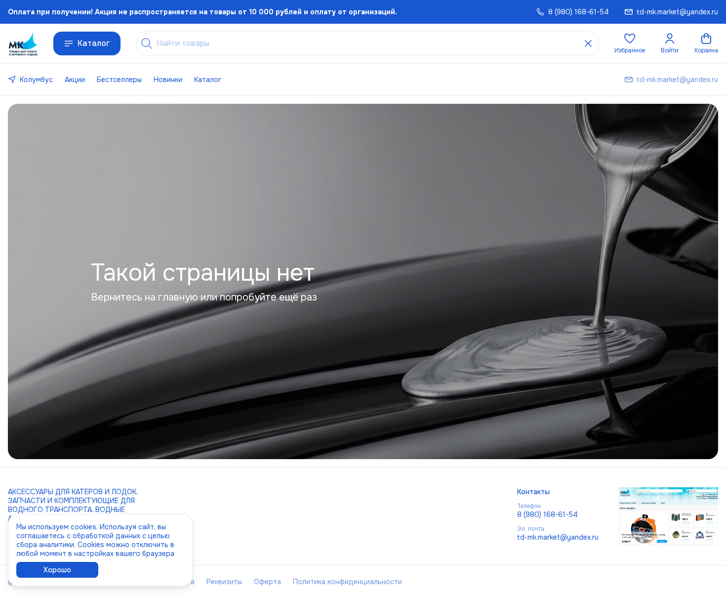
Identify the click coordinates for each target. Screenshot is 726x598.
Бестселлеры (119, 79)
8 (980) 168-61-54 (547, 514)
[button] (629, 43)
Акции (75, 79)
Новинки (168, 79)
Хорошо (57, 569)
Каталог (94, 43)
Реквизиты (224, 581)
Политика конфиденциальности (347, 581)
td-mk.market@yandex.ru (558, 537)
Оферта (267, 581)
